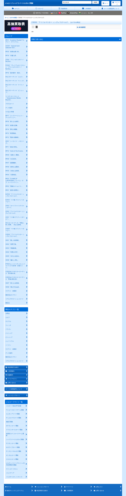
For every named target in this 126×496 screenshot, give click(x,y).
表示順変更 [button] (82, 27)
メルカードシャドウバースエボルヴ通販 (19, 3)
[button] (76, 39)
